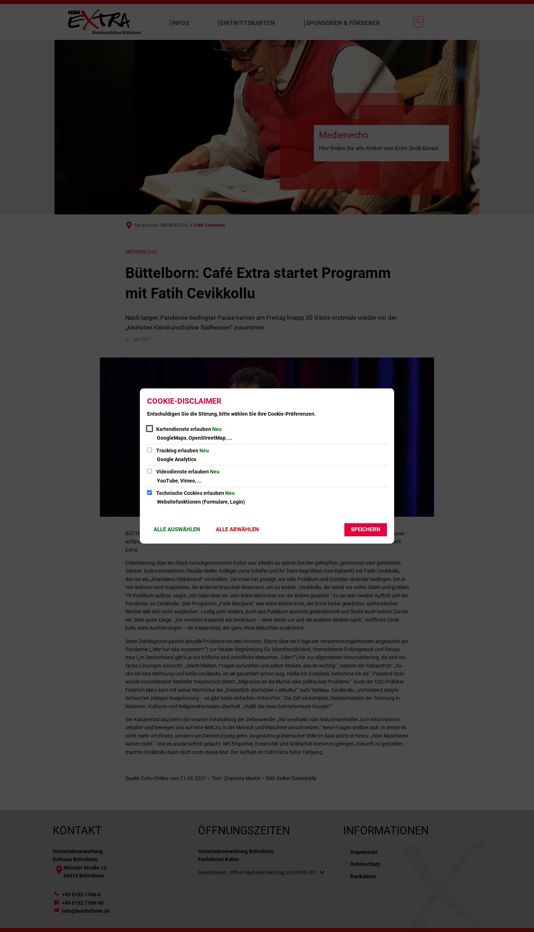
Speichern (365, 529)
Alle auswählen (177, 529)
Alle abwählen (237, 529)
